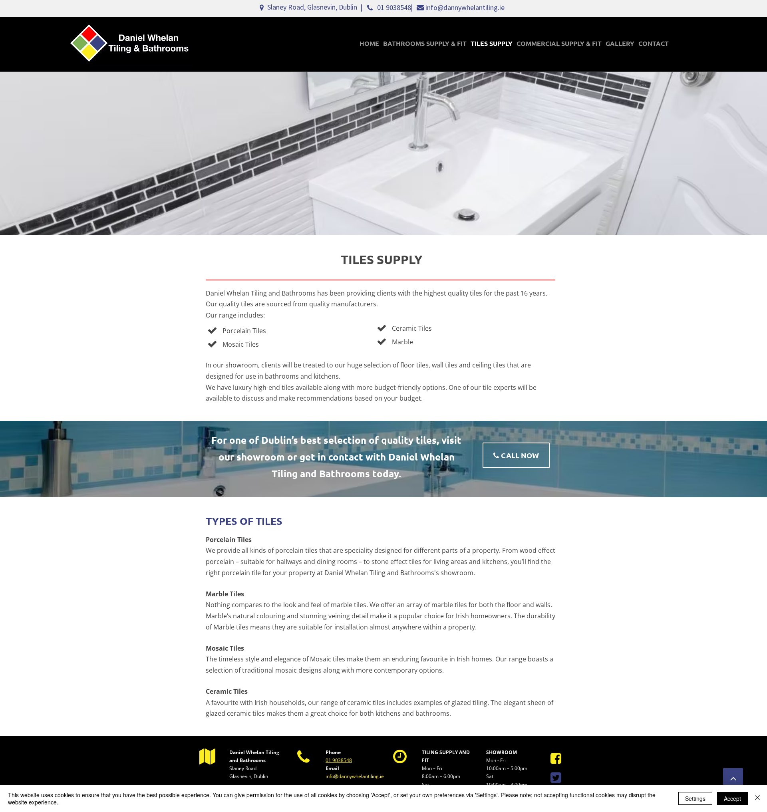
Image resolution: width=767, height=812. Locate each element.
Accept (732, 798)
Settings (695, 798)
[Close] (757, 798)
